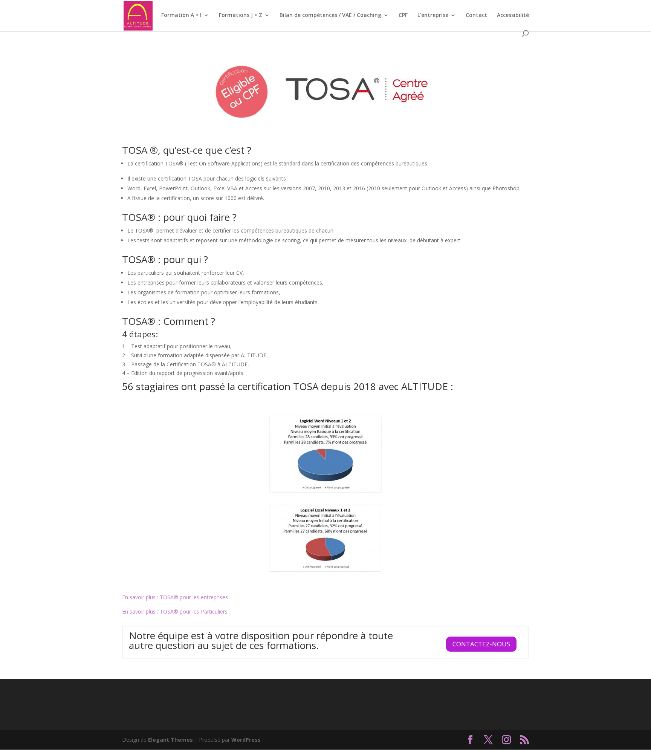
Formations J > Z (240, 15)
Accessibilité (513, 15)
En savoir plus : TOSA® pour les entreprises (175, 597)
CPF (403, 15)
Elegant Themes (170, 739)
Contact (476, 15)
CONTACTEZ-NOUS (481, 644)
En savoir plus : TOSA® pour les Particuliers (175, 611)
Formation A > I (181, 15)
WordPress (246, 739)
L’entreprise (432, 15)
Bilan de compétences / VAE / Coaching (330, 15)
